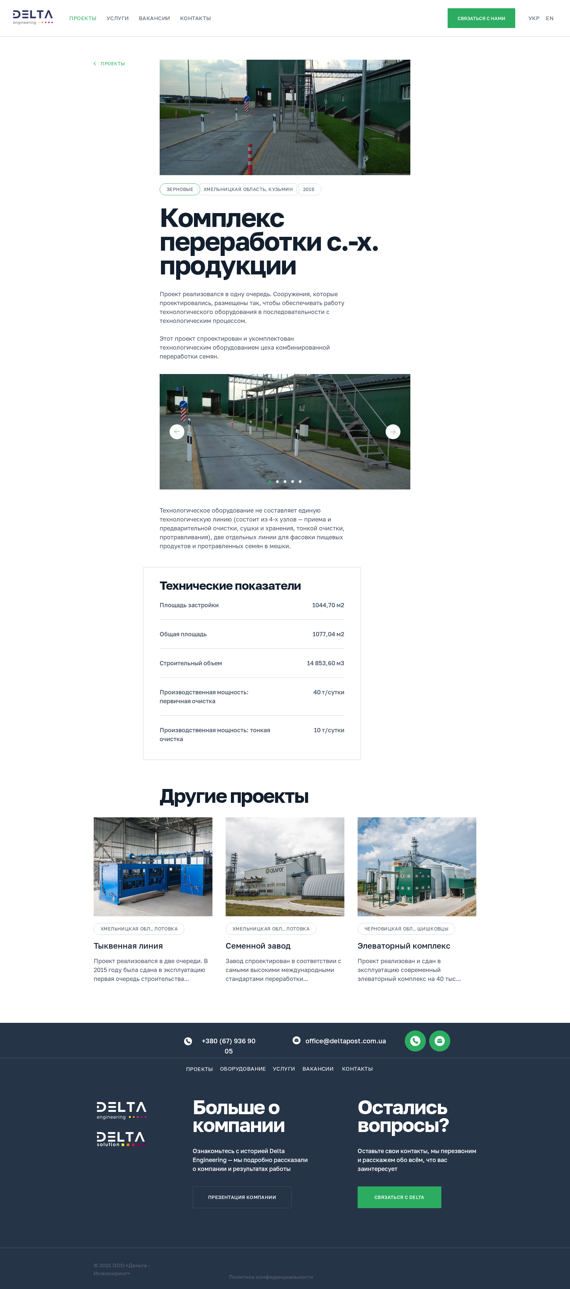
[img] (95, 63)
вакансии (154, 18)
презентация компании (242, 1197)
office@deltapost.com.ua (345, 1041)
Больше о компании (239, 1115)
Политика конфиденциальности (271, 1276)
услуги (118, 18)
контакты (195, 18)
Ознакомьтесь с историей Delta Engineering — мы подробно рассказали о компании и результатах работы (250, 1159)
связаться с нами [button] (481, 18)
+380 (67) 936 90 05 (229, 1046)
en (550, 18)
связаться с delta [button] (399, 1197)
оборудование (243, 1068)
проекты (83, 18)
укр (534, 18)
